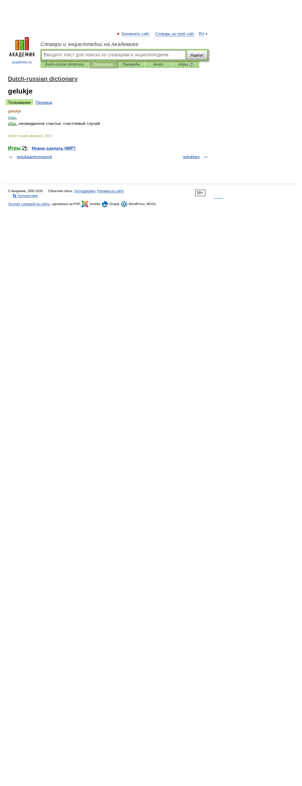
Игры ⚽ (186, 64)
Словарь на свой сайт (174, 34)
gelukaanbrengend (34, 156)
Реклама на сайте (110, 191)
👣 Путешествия (25, 195)
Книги (158, 64)
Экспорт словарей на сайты (29, 204)
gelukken (191, 156)
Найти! (197, 55)
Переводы (131, 64)
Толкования (103, 64)
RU (201, 34)
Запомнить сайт (136, 34)
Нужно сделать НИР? (54, 148)
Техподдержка (84, 191)
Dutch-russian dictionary (64, 64)
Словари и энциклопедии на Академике (89, 44)
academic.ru (22, 62)
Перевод (43, 102)
